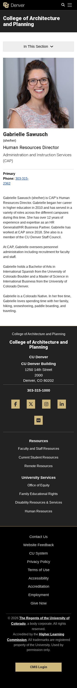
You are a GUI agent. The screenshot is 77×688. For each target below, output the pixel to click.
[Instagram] (46, 410)
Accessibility (39, 578)
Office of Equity (38, 485)
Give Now (39, 603)
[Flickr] (38, 426)
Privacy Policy (38, 562)
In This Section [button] (36, 46)
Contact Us (38, 537)
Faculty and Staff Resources (38, 448)
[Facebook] (15, 410)
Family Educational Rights (38, 494)
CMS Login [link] (38, 667)
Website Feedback (38, 545)
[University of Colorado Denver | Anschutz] (14, 5)
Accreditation (38, 586)
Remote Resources (38, 466)
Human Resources (38, 511)
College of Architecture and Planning (31, 21)
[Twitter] (31, 410)
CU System (38, 553)
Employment (38, 595)
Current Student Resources (38, 457)
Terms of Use (38, 570)
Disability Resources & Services (38, 502)
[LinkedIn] (61, 410)
